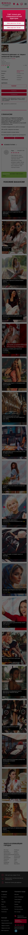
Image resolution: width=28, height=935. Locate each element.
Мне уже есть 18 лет (14, 23)
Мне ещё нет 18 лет (14, 27)
